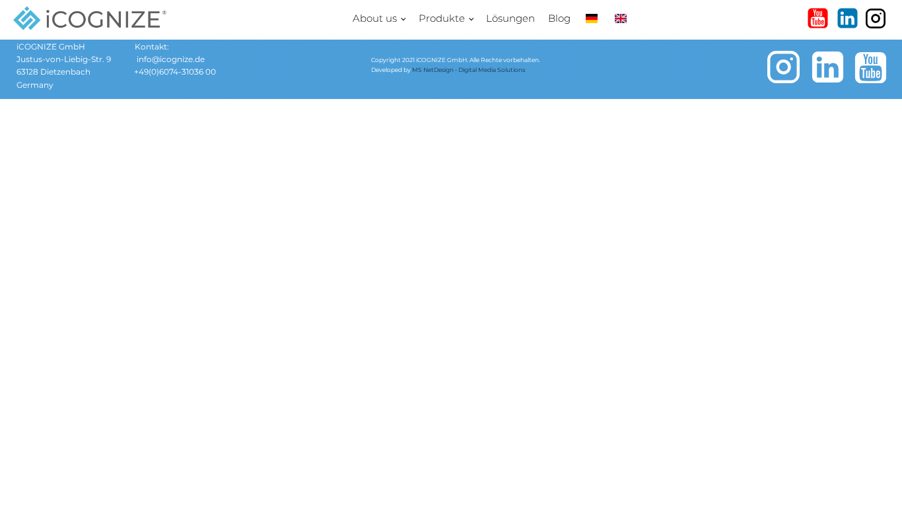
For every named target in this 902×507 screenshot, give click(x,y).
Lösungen (510, 18)
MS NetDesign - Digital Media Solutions (468, 69)
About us (375, 18)
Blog (559, 18)
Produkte (442, 18)
